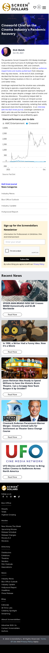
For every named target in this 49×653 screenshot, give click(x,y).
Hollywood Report (9, 212)
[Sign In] (39, 7)
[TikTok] (19, 496)
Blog (3, 599)
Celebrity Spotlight (9, 611)
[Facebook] (3, 496)
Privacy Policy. (39, 264)
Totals (3, 512)
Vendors (4, 561)
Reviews (4, 541)
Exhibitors (5, 555)
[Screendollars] (16, 6)
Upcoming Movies (9, 529)
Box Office (6, 503)
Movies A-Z (6, 538)
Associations (6, 567)
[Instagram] (11, 496)
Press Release (7, 593)
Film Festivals (7, 564)
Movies (4, 520)
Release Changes (8, 535)
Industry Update (8, 206)
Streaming (5, 614)
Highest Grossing (8, 515)
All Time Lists (6, 608)
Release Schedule (8, 532)
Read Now (12, 314)
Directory (5, 547)
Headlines (5, 590)
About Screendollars (10, 619)
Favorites (34, 7)
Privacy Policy (27, 641)
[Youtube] (15, 496)
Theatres (5, 558)
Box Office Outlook (10, 199)
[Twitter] (7, 496)
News (3, 573)
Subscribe (24, 259)
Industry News (7, 193)
